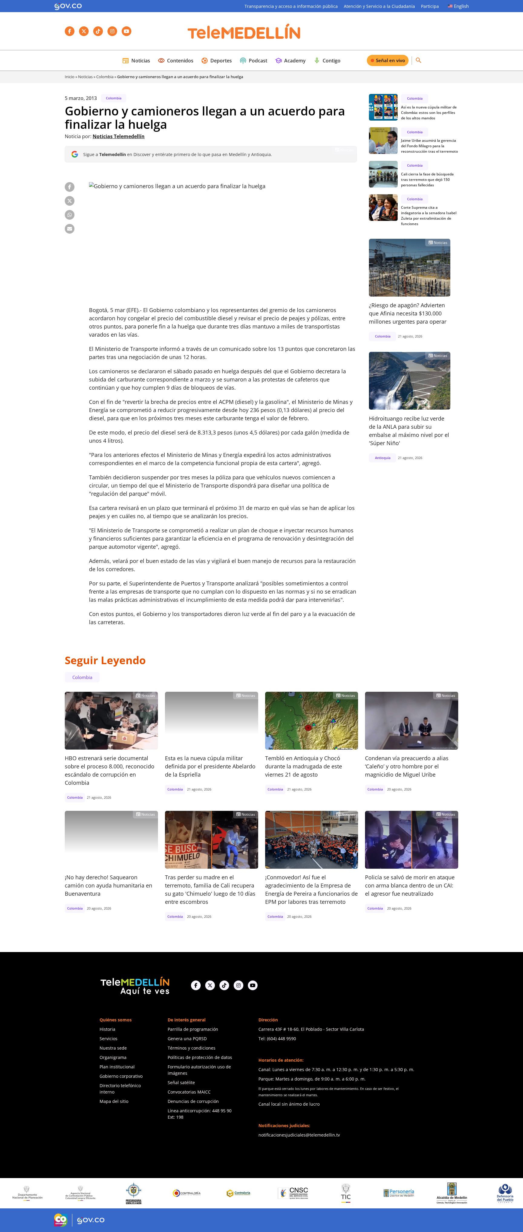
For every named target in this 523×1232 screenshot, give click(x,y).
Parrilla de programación (193, 1029)
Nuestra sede (113, 1048)
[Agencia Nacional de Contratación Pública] (32, 1193)
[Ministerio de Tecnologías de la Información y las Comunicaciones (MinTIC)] (297, 1193)
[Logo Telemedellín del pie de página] (134, 985)
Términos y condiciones (191, 1048)
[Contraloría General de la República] (138, 1193)
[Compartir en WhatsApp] (69, 215)
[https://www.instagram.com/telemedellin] (238, 985)
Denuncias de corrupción (193, 1101)
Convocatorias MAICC (189, 1092)
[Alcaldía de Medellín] (403, 1193)
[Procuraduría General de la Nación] (84, 1193)
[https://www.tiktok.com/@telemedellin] (224, 985)
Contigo (326, 60)
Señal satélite (181, 1082)
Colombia (104, 76)
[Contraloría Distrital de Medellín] (191, 1193)
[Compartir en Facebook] (69, 187)
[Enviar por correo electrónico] (69, 229)
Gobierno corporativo (121, 1076)
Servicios (108, 1038)
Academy (290, 60)
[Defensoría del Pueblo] (456, 1193)
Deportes (216, 60)
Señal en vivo (390, 60)
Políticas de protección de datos (200, 1057)
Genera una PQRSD (187, 1038)
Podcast (253, 60)
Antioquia (382, 457)
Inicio (69, 76)
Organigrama (113, 1057)
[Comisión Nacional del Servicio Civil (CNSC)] (244, 1193)
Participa (430, 6)
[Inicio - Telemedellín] (244, 31)
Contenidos (175, 60)
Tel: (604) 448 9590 (277, 1038)
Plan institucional (117, 1067)
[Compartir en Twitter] (69, 201)
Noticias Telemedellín (119, 136)
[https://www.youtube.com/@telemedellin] (253, 985)
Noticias (136, 60)
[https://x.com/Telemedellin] (210, 985)
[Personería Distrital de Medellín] (350, 1193)
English (461, 6)
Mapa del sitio (114, 1101)
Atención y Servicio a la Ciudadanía (379, 6)
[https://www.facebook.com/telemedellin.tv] (196, 985)
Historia (107, 1029)
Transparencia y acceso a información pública (291, 6)
